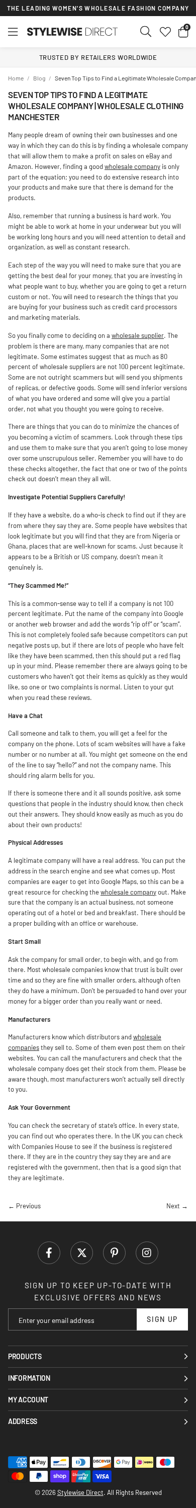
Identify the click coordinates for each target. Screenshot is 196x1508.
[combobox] (146, 32)
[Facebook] (49, 1252)
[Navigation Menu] (13, 31)
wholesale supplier (138, 335)
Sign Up (162, 1319)
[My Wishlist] (165, 31)
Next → (177, 1206)
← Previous (24, 1206)
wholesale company (132, 166)
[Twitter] (81, 1252)
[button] (183, 31)
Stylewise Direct (72, 31)
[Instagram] (147, 1252)
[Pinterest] (114, 1252)
